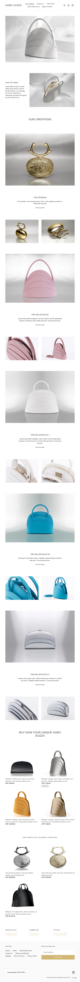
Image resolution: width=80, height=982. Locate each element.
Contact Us (9, 953)
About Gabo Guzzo (26, 950)
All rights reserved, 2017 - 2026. (66, 977)
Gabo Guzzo (54, 977)
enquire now (11, 934)
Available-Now (34, 930)
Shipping (8, 956)
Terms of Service (19, 956)
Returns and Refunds (22, 953)
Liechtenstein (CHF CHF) (16, 972)
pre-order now (60, 934)
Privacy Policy (32, 956)
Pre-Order (56, 930)
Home (15, 950)
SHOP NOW (34, 934)
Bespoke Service (10, 930)
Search (7, 950)
